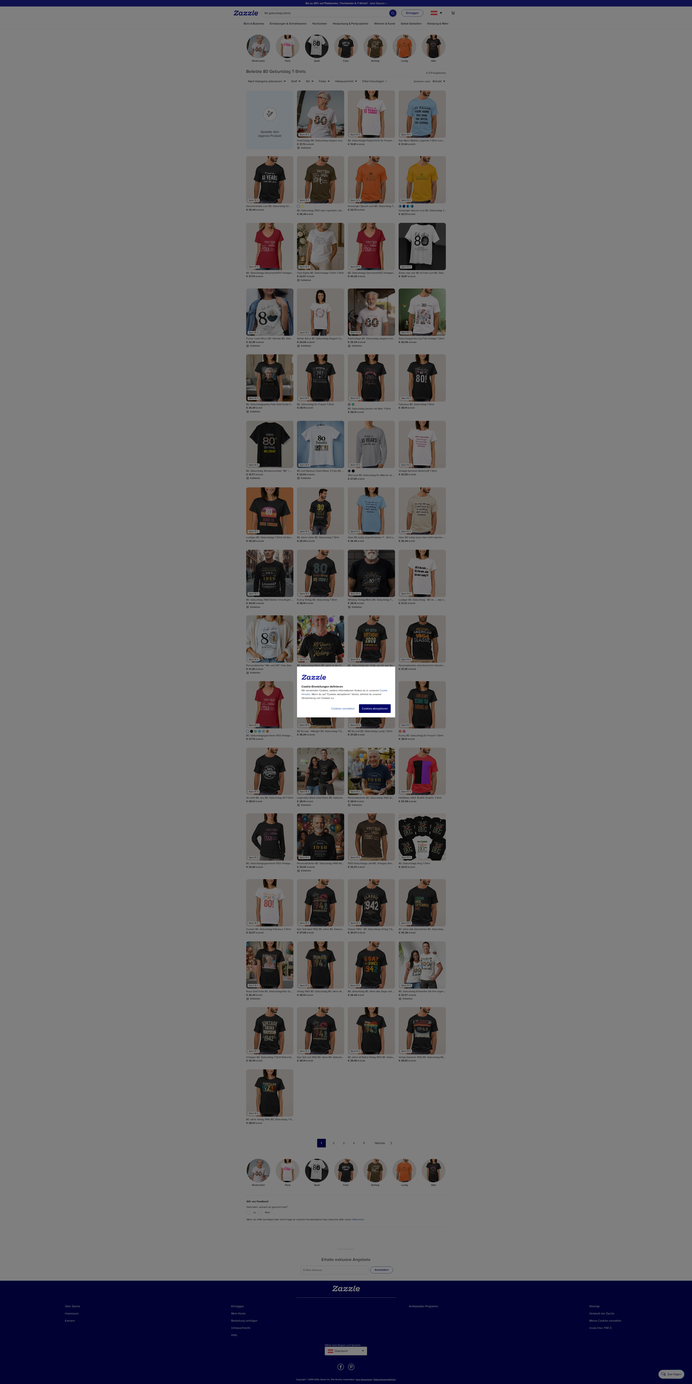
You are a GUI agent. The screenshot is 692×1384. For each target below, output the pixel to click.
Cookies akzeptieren (375, 708)
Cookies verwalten (343, 708)
